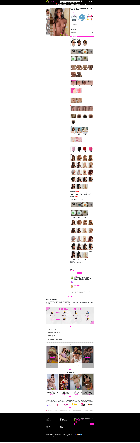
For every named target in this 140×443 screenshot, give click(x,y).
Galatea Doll (64, 2)
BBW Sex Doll (77, 2)
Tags (61, 421)
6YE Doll (49, 6)
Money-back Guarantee (49, 424)
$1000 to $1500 (76, 291)
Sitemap (61, 427)
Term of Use (48, 426)
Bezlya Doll (71, 2)
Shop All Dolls (62, 418)
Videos (61, 424)
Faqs (61, 426)
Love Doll (76, 292)
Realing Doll (74, 2)
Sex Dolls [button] (64, 4)
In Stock (55, 4)
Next (48, 34)
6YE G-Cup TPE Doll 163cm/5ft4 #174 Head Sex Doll (76, 393)
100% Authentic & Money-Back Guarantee (78, 26)
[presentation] (69, 369)
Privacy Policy (48, 427)
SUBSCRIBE (91, 424)
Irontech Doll (68, 2)
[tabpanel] (60, 22)
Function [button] (72, 4)
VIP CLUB (81, 4)
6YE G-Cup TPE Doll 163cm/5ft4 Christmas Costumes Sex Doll (64, 393)
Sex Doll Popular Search (63, 420)
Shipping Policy (48, 421)
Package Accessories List (75, 34)
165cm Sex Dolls (86, 291)
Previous (51, 22)
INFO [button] (85, 4)
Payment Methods (48, 420)
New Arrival (59, 4)
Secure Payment (74, 29)
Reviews (61, 425)
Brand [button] (68, 4)
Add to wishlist (73, 289)
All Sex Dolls (77, 4)
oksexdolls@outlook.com (79, 419)
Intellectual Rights (48, 428)
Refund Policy (48, 425)
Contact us (47, 419)
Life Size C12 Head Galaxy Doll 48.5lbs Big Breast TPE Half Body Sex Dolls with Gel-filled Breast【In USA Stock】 (76, 365)
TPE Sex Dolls (83, 292)
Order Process (74, 32)
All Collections (62, 419)
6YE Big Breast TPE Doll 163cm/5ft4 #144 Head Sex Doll (52, 393)
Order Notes (72, 261)
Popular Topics (62, 428)
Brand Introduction (75, 24)
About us (47, 418)
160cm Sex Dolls (81, 291)
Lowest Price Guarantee (75, 27)
